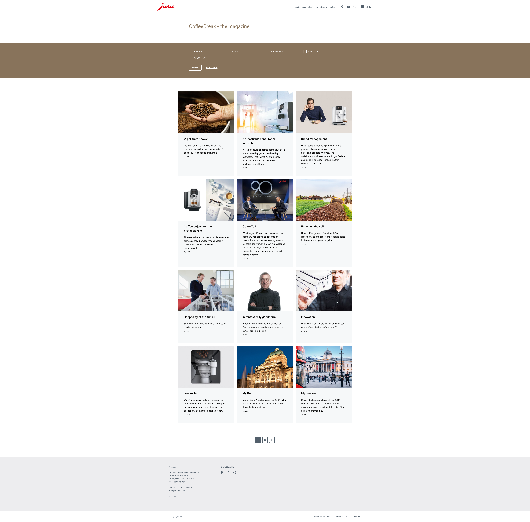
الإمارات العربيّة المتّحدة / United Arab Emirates (315, 7)
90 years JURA (201, 57)
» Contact (173, 496)
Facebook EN (228, 472)
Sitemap (357, 516)
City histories (276, 51)
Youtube (222, 472)
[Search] (354, 6)
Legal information (322, 516)
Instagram (234, 472)
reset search (211, 67)
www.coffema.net (177, 481)
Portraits (198, 51)
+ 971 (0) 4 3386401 (184, 487)
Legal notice (341, 516)
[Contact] (348, 6)
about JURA (314, 51)
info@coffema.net (177, 490)
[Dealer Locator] (342, 6)
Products (236, 51)
